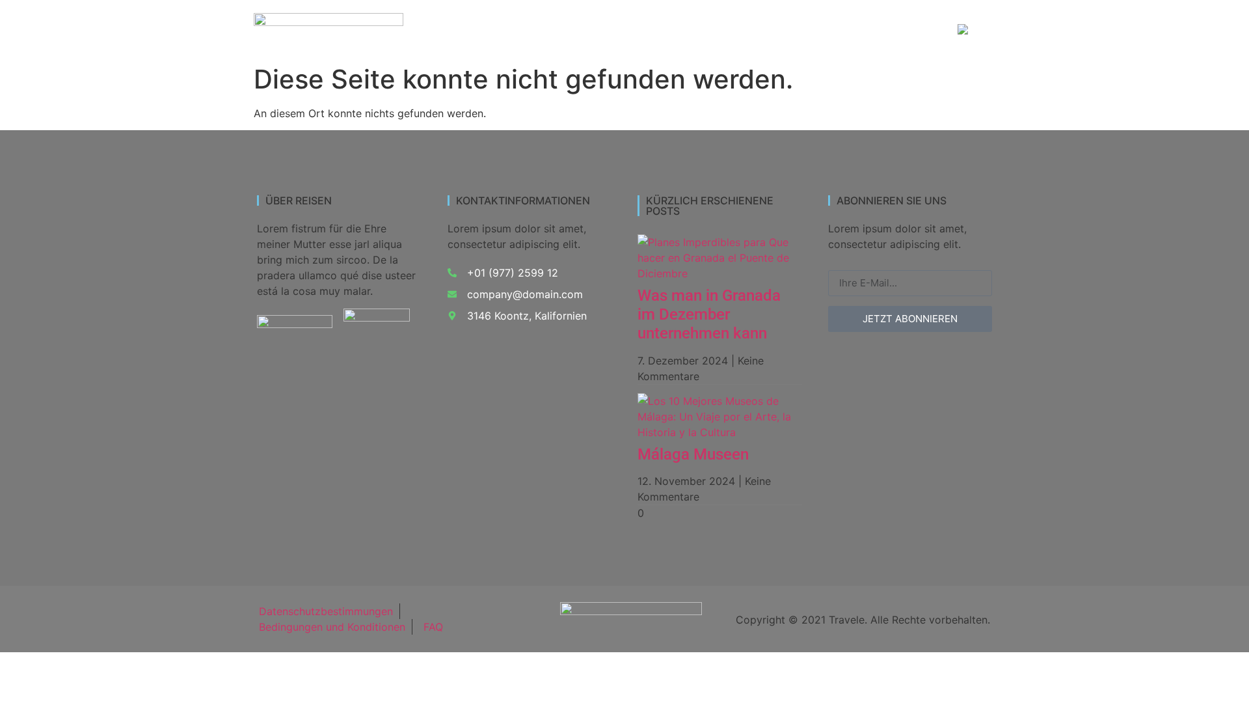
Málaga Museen (693, 454)
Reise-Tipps (900, 30)
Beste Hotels (817, 30)
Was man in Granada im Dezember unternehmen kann (709, 314)
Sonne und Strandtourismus (696, 30)
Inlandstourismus (564, 30)
